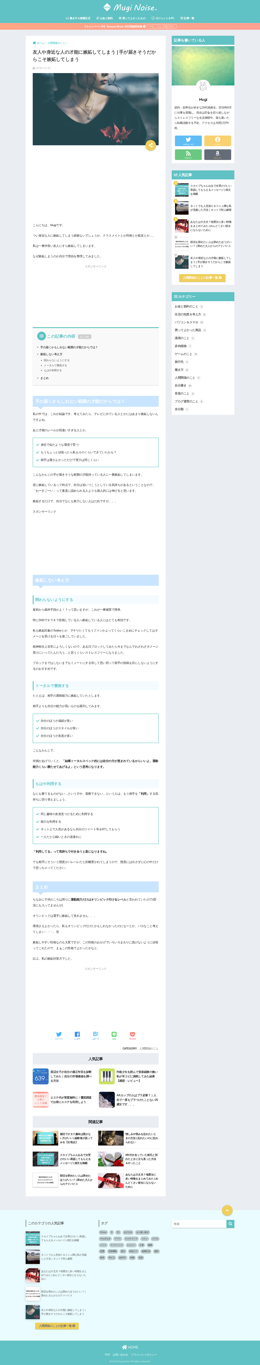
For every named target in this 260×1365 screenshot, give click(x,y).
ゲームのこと (186, 354)
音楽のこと (184, 393)
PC (118, 1232)
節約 (156, 1251)
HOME (132, 1347)
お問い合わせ (120, 1354)
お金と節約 (106, 18)
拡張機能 (113, 1251)
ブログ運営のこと (188, 401)
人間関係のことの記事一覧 (201, 277)
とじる (84, 336)
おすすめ (128, 1232)
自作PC (122, 1257)
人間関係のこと (149, 1048)
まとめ (44, 378)
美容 (102, 1257)
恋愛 (102, 1251)
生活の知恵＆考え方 (190, 314)
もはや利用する (53, 370)
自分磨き (183, 385)
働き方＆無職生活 (79, 18)
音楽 (141, 1257)
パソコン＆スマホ (189, 322)
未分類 (181, 409)
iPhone (103, 1232)
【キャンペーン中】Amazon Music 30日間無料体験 (113, 26)
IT (111, 1232)
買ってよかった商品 (190, 330)
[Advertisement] (96, 189)
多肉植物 (182, 346)
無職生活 (146, 1251)
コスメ (145, 1238)
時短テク (133, 1251)
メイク (103, 1245)
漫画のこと (184, 338)
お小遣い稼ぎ (142, 1232)
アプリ (118, 1238)
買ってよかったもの (133, 18)
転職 (132, 1257)
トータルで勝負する (55, 365)
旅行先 (181, 361)
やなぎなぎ (105, 1238)
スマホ (155, 1238)
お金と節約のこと (188, 306)
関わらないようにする (57, 360)
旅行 (123, 1251)
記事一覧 (188, 18)
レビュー (131, 1245)
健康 (150, 1245)
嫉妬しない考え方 (51, 354)
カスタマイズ (131, 1238)
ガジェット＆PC (164, 18)
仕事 (142, 1245)
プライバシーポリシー (144, 1354)
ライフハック (117, 1245)
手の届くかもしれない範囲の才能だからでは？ (69, 347)
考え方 (112, 1257)
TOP (107, 1354)
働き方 (181, 369)
